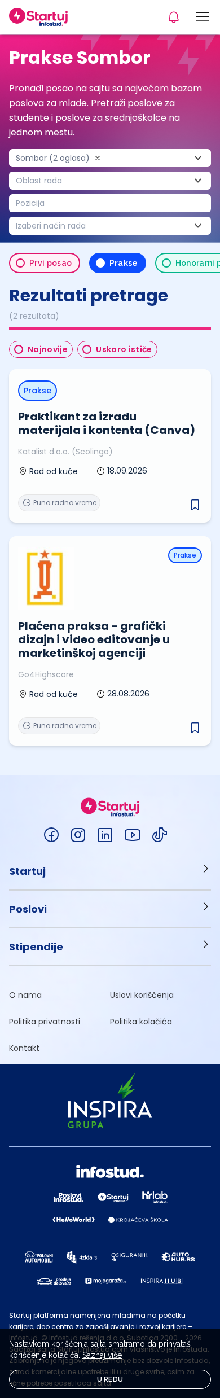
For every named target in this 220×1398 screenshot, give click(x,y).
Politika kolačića (141, 1021)
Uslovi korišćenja (142, 995)
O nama (25, 995)
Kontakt (24, 1048)
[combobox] (110, 158)
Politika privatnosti (44, 1021)
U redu (110, 1379)
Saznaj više (102, 1355)
